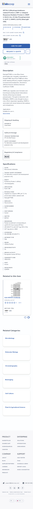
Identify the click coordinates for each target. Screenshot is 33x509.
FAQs (18, 460)
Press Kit (5, 472)
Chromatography (11, 366)
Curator (5, 449)
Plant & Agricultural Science (15, 407)
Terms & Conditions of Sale (16, 492)
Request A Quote (14, 52)
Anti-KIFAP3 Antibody (12, 298)
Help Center (21, 457)
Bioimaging (9, 380)
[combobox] (12, 500)
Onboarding (21, 446)
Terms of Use (5, 492)
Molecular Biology (11, 352)
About (4, 457)
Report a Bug (21, 466)
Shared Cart (6, 443)
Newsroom (5, 469)
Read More (6, 113)
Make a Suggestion (23, 469)
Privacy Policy (27, 492)
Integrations (21, 443)
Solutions (20, 440)
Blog (4, 460)
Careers (4, 466)
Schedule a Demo (22, 463)
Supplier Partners (8, 463)
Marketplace (6, 440)
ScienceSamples (7, 446)
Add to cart (16, 46)
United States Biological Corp (12, 25)
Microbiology (9, 338)
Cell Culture (9, 393)
